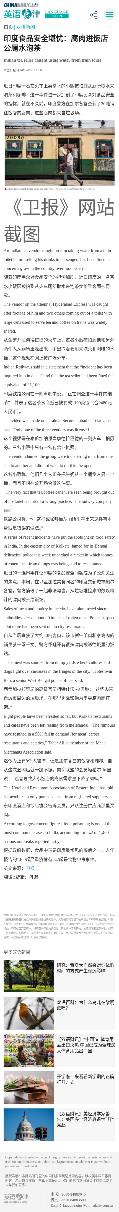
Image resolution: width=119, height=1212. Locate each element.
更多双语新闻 (17, 952)
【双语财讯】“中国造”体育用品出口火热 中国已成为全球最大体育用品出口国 (86, 1045)
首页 (9, 27)
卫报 (30, 868)
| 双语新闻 (24, 27)
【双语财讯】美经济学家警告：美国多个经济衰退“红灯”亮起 (85, 1119)
